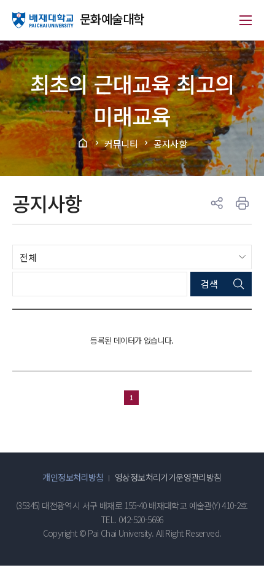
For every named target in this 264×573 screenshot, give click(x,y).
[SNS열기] (217, 203)
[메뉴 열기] (245, 20)
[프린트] (242, 203)
